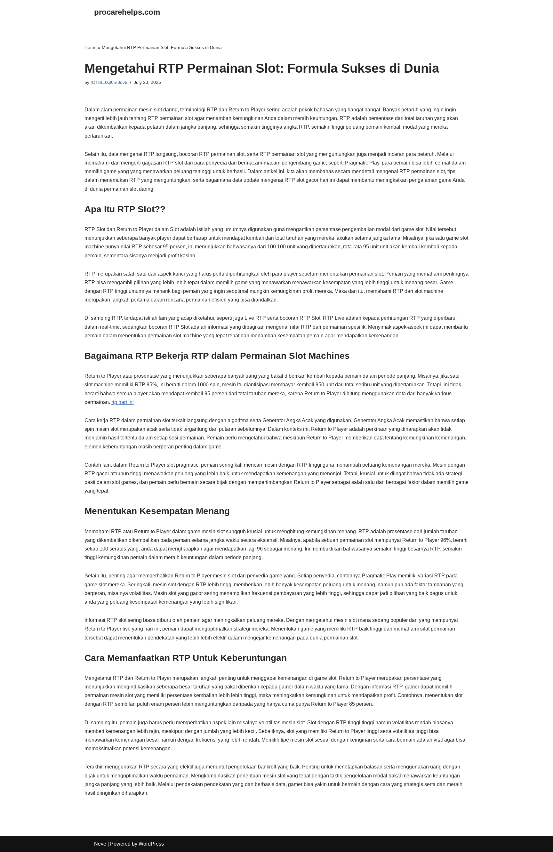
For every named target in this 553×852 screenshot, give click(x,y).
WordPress (151, 844)
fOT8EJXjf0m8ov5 (109, 82)
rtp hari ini (122, 402)
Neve (100, 844)
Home (90, 47)
